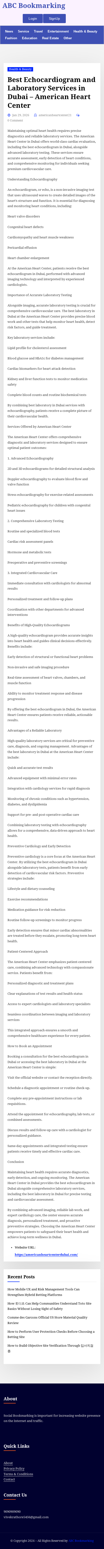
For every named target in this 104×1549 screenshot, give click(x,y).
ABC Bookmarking (33, 6)
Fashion (11, 38)
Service (23, 31)
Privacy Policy (14, 1468)
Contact (9, 1479)
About (8, 1463)
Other (68, 38)
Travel (38, 31)
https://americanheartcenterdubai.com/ (46, 1254)
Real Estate (50, 38)
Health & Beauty (85, 31)
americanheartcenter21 (55, 115)
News (9, 31)
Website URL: (25, 1247)
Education (29, 38)
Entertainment (58, 31)
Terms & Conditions (18, 1474)
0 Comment (15, 120)
